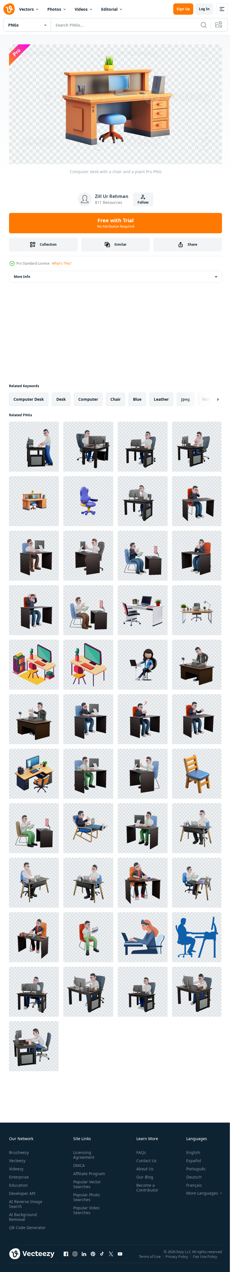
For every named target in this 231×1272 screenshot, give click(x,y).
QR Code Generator (18, 1228)
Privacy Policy (177, 1257)
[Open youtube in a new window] (120, 1257)
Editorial (109, 9)
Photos (54, 9)
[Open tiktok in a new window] (102, 1257)
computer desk (29, 396)
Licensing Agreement (82, 1152)
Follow (142, 202)
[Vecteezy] (9, 9)
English (189, 1150)
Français (190, 1183)
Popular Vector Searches (86, 1182)
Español (189, 1158)
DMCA (78, 1163)
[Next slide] (209, 397)
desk (61, 396)
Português (191, 1166)
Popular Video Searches (85, 1208)
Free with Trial (115, 223)
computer (88, 396)
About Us (142, 1166)
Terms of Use (150, 1257)
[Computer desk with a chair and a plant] (34, 499)
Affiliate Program (88, 1171)
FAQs (139, 1150)
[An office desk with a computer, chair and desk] (34, 771)
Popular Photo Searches (85, 1195)
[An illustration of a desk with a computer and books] (34, 662)
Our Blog (142, 1174)
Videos (81, 9)
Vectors (26, 9)
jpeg (185, 396)
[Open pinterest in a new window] (93, 1257)
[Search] (203, 24)
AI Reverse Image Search (25, 1202)
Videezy (16, 1166)
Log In (204, 8)
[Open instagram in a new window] (75, 1257)
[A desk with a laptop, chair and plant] (196, 608)
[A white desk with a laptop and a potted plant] (143, 608)
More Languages (198, 1191)
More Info (22, 274)
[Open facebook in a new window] (66, 1257)
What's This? (61, 263)
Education (18, 1183)
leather (161, 396)
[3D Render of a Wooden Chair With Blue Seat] (196, 771)
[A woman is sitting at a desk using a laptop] (143, 935)
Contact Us (144, 1158)
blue (137, 396)
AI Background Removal (23, 1215)
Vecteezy (17, 1158)
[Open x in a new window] (111, 1257)
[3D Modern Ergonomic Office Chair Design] (88, 499)
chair (115, 396)
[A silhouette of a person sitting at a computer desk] (196, 935)
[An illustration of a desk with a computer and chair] (88, 662)
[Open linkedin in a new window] (84, 1257)
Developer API (22, 1191)
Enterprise (19, 1174)
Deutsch (189, 1174)
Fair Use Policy (206, 1257)
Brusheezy (19, 1150)
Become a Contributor (145, 1185)
